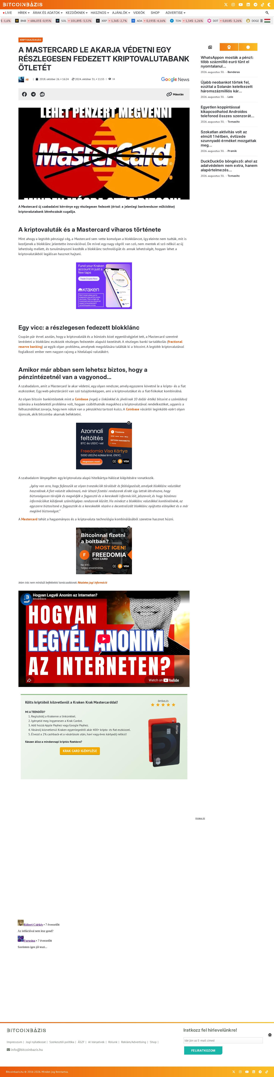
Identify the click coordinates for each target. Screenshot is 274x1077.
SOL (61, 21)
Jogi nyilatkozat (36, 1042)
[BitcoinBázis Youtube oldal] (241, 4)
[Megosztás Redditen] (42, 94)
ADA (136, 21)
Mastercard (29, 519)
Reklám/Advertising (133, 1042)
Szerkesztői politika (61, 1042)
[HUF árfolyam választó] (267, 21)
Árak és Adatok (46, 13)
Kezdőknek (75, 13)
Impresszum (14, 1042)
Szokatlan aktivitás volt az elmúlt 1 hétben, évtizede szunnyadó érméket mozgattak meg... (228, 138)
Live (8, 13)
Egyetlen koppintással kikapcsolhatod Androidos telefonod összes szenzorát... (227, 111)
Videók (139, 13)
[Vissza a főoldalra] (22, 3)
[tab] (210, 47)
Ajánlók (119, 13)
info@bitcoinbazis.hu (27, 1050)
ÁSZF (81, 1042)
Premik (232, 150)
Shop (155, 13)
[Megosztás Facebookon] (24, 94)
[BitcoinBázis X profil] (226, 4)
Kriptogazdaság (30, 39)
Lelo (230, 96)
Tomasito (234, 121)
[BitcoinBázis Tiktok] (262, 4)
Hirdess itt (200, 818)
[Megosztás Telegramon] (33, 94)
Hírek (22, 13)
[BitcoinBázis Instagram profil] (233, 4)
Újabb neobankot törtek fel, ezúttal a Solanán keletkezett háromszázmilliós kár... (227, 86)
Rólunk (112, 1042)
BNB (20, 21)
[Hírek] (175, 79)
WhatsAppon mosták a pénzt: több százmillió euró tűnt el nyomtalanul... (227, 61)
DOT (212, 21)
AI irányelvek (96, 1042)
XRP (98, 21)
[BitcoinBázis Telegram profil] (255, 4)
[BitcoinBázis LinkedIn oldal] (248, 4)
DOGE (250, 21)
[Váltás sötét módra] (269, 5)
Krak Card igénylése (80, 751)
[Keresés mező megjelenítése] (267, 13)
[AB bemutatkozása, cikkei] (21, 79)
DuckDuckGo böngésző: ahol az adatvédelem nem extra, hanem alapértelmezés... (229, 165)
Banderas (234, 72)
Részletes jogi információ (92, 582)
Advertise (174, 13)
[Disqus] (137, 868)
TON (173, 21)
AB (27, 79)
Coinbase (81, 399)
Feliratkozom (203, 1050)
